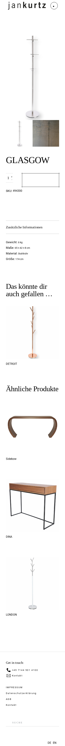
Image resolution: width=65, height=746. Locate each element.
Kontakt (17, 675)
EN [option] (54, 742)
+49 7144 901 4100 (25, 670)
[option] (54, 743)
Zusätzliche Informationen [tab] (24, 227)
